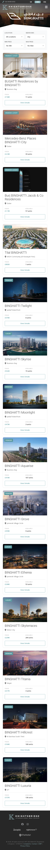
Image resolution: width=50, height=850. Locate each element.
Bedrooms (30, 33)
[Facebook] (22, 824)
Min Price (8, 41)
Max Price (29, 41)
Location (8, 33)
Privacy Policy (25, 846)
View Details (25, 103)
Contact (34, 844)
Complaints (27, 844)
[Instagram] (27, 824)
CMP (40, 844)
